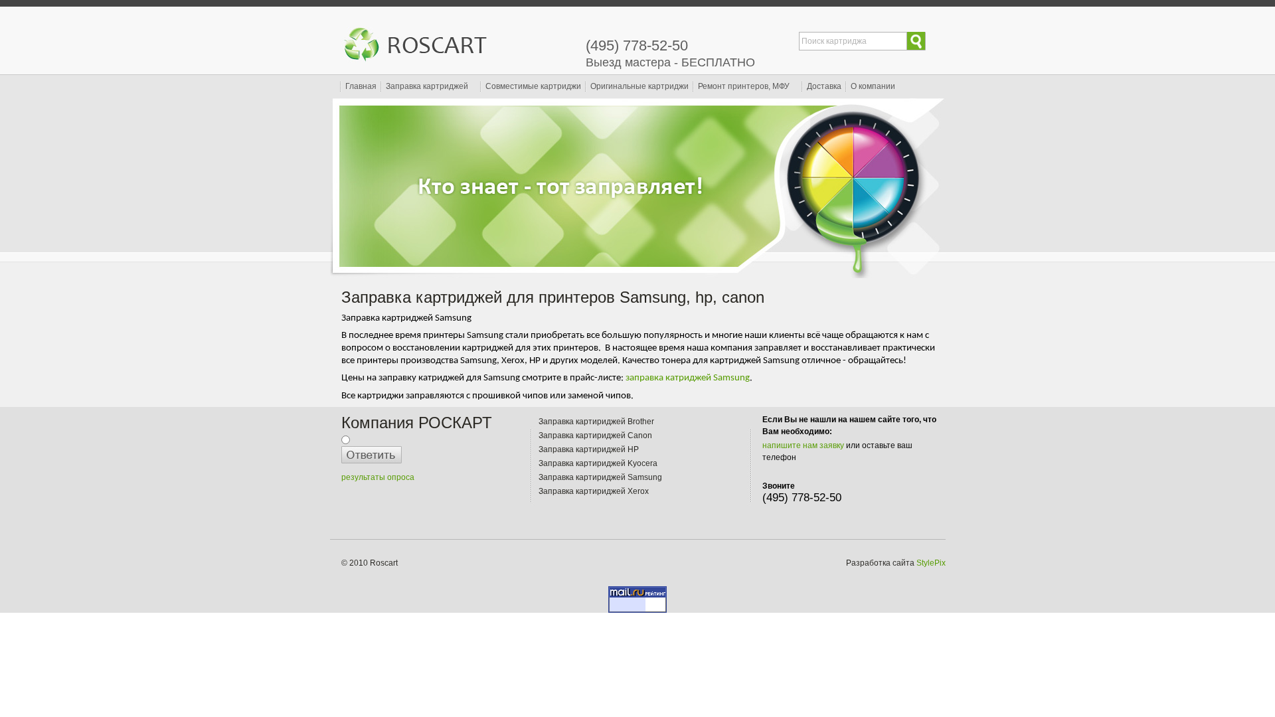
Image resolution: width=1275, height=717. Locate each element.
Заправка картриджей (427, 86)
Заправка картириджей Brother (596, 421)
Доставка (824, 86)
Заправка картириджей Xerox (594, 491)
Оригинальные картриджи (639, 86)
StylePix (931, 563)
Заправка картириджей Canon (595, 435)
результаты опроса (377, 477)
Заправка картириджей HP (589, 449)
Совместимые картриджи (533, 86)
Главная (361, 86)
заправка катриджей (669, 378)
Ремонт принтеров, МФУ (744, 86)
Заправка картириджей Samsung (600, 477)
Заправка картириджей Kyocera (598, 463)
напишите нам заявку (803, 445)
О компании (873, 86)
